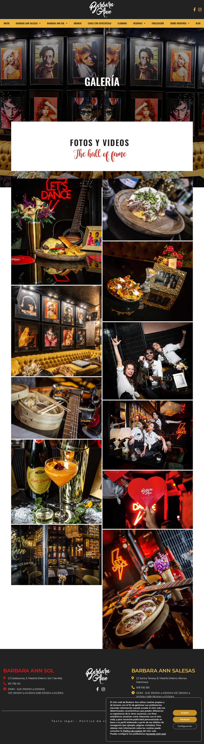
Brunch (77, 23)
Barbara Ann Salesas (27, 23)
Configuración (185, 726)
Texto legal (62, 721)
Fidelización (158, 23)
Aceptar (185, 712)
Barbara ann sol (28, 670)
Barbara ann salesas (163, 670)
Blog (198, 23)
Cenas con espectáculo (99, 23)
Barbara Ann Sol (55, 23)
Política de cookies (99, 721)
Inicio (6, 23)
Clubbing (122, 23)
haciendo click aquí (156, 733)
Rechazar (185, 719)
